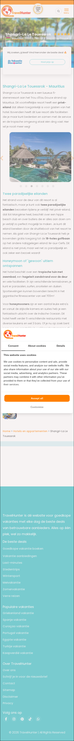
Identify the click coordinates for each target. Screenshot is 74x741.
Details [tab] (61, 345)
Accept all (37, 398)
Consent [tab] (13, 345)
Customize (37, 407)
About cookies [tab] (37, 345)
